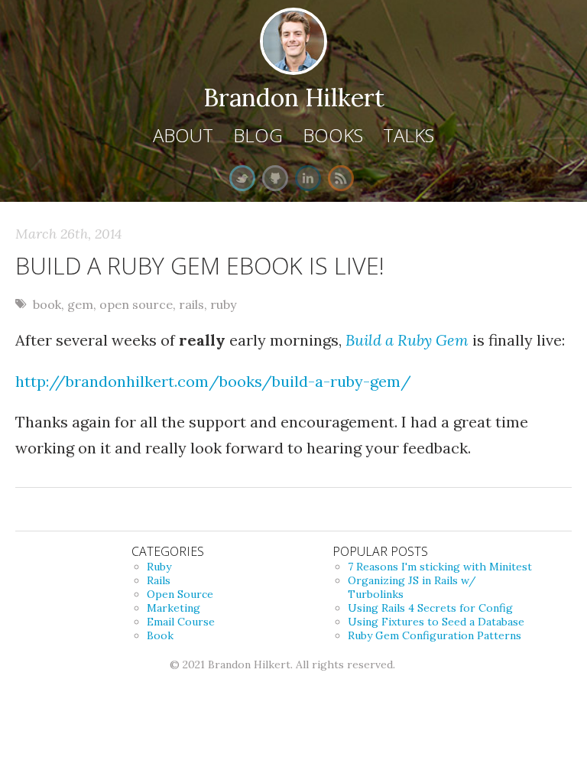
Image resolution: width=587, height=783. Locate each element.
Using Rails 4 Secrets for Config (430, 608)
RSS (341, 178)
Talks (408, 135)
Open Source (180, 594)
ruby (223, 304)
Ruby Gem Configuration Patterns (434, 635)
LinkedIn (308, 178)
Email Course (181, 622)
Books (333, 135)
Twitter (242, 178)
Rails (158, 580)
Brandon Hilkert (293, 97)
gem (80, 304)
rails (191, 304)
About (183, 135)
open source (136, 304)
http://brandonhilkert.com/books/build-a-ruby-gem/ (213, 381)
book (47, 304)
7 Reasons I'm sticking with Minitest (440, 566)
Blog (258, 135)
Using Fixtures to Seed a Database (436, 622)
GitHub (275, 178)
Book (160, 635)
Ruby (159, 566)
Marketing (173, 608)
